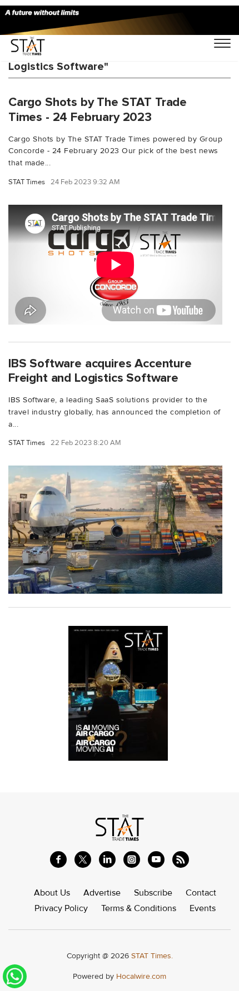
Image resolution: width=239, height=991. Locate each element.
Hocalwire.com (141, 976)
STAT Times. (152, 955)
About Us (52, 892)
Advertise (102, 892)
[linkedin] (107, 859)
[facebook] (58, 859)
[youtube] (156, 859)
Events (203, 908)
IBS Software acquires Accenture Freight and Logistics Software (100, 371)
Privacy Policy (61, 908)
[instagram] (131, 859)
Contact (201, 892)
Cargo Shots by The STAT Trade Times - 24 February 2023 (97, 109)
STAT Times (26, 182)
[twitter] (82, 859)
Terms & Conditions (138, 908)
